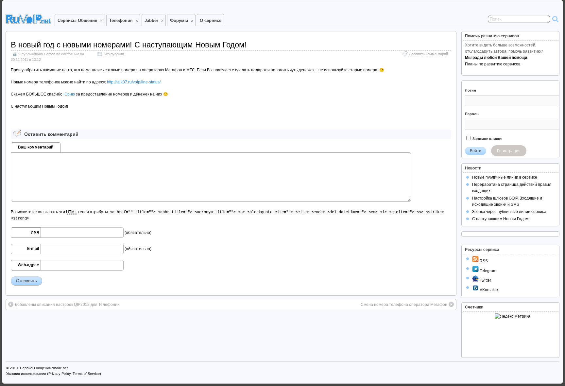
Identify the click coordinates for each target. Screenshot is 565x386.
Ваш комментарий (35, 147)
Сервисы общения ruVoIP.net (44, 368)
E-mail (33, 248)
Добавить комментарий (428, 54)
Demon (49, 54)
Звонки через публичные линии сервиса (509, 211)
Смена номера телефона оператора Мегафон (404, 304)
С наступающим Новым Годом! (500, 219)
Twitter (485, 280)
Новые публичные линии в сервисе (504, 177)
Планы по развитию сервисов (492, 64)
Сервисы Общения (77, 20)
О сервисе (210, 20)
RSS (483, 261)
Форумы (179, 20)
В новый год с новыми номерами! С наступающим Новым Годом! (129, 44)
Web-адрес (28, 265)
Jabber (151, 20)
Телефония (121, 20)
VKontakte (488, 290)
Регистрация (509, 151)
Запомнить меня (486, 139)
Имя (35, 232)
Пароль (472, 114)
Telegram (487, 271)
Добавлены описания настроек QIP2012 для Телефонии (67, 304)
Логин (470, 90)
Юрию (69, 94)
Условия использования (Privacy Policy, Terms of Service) (53, 374)
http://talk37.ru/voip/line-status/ (134, 82)
